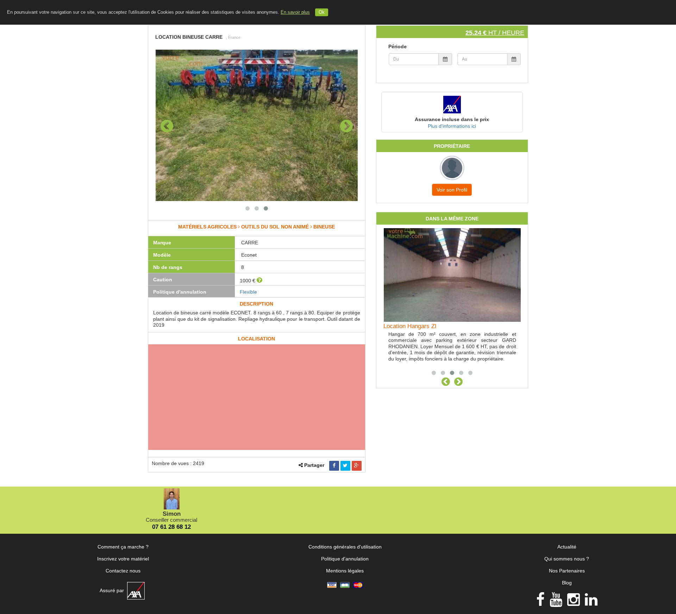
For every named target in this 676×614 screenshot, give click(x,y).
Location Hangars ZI (410, 326)
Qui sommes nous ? (566, 559)
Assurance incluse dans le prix (452, 119)
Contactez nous (123, 571)
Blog (567, 582)
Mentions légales (345, 571)
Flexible (248, 292)
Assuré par (112, 590)
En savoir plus (295, 12)
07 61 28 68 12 (171, 527)
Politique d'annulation (345, 559)
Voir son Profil (452, 190)
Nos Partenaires (567, 571)
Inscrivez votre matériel (123, 559)
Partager (314, 465)
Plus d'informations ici (452, 126)
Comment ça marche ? (123, 547)
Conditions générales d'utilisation (345, 547)
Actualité (566, 547)
